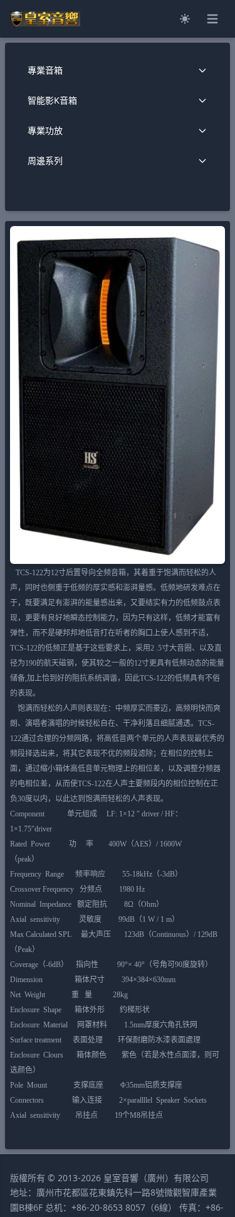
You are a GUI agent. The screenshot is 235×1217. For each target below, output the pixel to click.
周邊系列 (45, 160)
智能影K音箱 (52, 100)
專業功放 (45, 130)
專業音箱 (45, 70)
